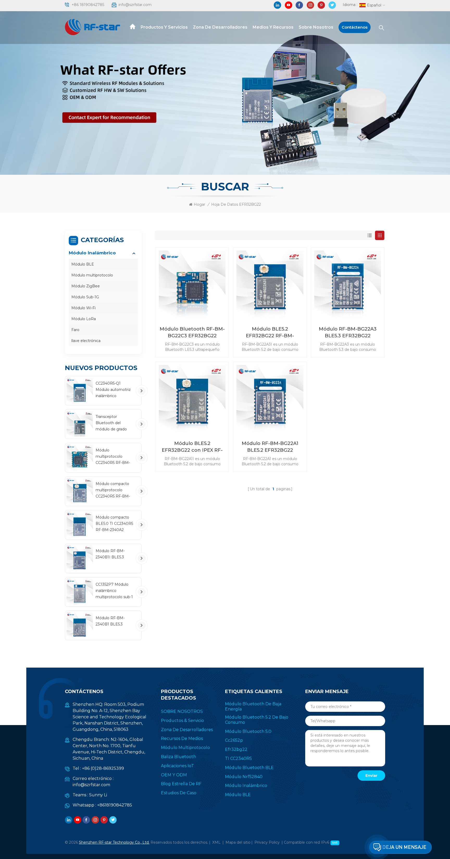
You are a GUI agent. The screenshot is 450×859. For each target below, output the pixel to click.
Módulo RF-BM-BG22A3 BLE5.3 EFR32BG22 (348, 332)
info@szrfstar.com (135, 4)
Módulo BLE (82, 264)
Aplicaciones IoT (177, 765)
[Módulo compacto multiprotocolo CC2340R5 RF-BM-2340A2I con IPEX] (79, 491)
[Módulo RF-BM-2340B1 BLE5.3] (79, 625)
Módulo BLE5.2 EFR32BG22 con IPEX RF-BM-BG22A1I (192, 447)
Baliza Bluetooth (178, 756)
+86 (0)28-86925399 (103, 768)
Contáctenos (354, 27)
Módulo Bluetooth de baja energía (253, 706)
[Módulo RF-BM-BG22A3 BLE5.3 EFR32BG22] (347, 284)
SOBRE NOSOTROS (182, 711)
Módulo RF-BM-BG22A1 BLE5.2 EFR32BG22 (270, 447)
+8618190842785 (114, 805)
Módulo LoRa (83, 319)
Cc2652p (234, 740)
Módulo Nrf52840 (243, 776)
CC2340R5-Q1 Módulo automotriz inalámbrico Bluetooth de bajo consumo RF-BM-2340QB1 (113, 390)
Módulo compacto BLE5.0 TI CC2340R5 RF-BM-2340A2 (114, 523)
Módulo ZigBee (85, 286)
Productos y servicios (164, 27)
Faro (75, 329)
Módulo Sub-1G (85, 297)
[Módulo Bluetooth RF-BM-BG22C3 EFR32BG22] (192, 284)
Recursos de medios (182, 738)
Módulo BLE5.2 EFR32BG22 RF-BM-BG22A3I (270, 332)
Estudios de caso (178, 792)
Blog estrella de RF (181, 783)
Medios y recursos (273, 27)
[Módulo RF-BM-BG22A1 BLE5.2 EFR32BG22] (269, 398)
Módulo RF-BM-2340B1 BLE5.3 (110, 621)
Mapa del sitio (238, 842)
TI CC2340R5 (238, 758)
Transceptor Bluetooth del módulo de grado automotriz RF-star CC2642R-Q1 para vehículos (113, 423)
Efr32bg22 (236, 749)
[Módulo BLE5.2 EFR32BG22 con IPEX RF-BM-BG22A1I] (192, 398)
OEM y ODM (174, 774)
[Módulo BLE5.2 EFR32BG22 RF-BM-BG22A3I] (269, 284)
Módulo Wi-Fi (83, 308)
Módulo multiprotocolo (92, 275)
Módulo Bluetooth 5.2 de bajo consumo (256, 720)
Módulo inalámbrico (92, 252)
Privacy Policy (267, 842)
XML (216, 842)
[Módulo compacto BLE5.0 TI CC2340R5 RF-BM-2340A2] (79, 525)
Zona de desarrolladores (220, 27)
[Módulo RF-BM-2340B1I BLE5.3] (79, 558)
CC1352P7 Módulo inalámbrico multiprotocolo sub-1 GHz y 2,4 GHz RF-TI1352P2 (114, 591)
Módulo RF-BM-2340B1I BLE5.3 (110, 553)
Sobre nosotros (316, 27)
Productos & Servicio (182, 720)
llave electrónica (86, 340)
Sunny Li (98, 794)
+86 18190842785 (88, 4)
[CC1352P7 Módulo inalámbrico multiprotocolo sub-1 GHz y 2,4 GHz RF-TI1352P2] (79, 592)
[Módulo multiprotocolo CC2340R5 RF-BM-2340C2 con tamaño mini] (79, 457)
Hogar (199, 204)
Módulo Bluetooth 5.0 (248, 731)
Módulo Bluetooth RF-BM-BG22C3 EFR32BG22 (192, 332)
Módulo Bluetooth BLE (249, 767)
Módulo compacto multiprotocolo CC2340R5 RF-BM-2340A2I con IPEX (113, 490)
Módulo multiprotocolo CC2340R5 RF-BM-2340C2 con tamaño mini (114, 457)
